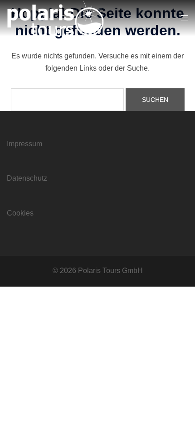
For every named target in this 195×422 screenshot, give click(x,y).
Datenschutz (27, 178)
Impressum (24, 144)
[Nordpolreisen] (55, 17)
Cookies (20, 213)
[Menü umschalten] (184, 18)
